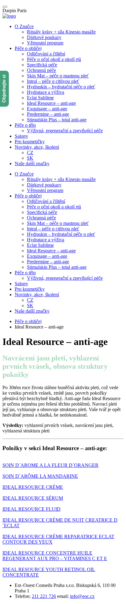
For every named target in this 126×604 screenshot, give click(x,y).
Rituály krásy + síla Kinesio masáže (61, 31)
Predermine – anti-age (48, 114)
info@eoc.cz (82, 596)
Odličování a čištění (46, 53)
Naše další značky (32, 163)
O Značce (24, 26)
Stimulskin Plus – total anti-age (57, 119)
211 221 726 (44, 596)
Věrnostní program (45, 42)
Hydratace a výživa (45, 92)
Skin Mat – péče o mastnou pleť (58, 75)
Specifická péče (42, 64)
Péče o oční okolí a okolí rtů (54, 59)
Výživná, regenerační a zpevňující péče (65, 130)
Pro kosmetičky (30, 141)
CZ (30, 152)
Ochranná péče (41, 70)
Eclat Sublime (40, 97)
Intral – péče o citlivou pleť (53, 81)
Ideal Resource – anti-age (51, 103)
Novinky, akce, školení (37, 147)
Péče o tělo (25, 125)
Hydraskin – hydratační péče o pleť (61, 86)
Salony (21, 136)
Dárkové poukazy (44, 37)
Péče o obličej (28, 48)
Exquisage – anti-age (47, 108)
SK (30, 158)
